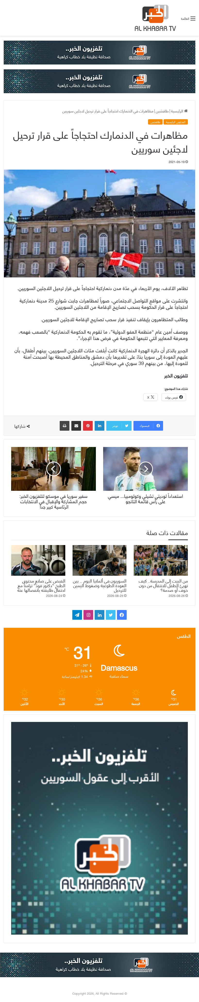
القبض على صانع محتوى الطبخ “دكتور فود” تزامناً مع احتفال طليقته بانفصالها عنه (41, 585)
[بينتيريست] (88, 426)
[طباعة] (64, 426)
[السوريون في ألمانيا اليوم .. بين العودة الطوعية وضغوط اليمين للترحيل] (100, 560)
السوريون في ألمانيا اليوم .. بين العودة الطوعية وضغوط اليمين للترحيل (99, 585)
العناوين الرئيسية (175, 122)
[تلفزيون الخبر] (154, 17)
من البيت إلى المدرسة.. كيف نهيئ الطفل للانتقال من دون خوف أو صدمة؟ (163, 585)
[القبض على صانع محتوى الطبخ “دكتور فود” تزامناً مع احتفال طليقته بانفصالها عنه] (38, 560)
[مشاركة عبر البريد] (76, 426)
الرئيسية (177, 110)
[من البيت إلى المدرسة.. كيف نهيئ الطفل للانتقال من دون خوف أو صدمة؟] (161, 560)
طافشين (162, 110)
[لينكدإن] (99, 426)
